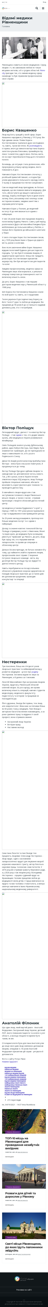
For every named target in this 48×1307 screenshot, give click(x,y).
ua (3, 2)
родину (35, 672)
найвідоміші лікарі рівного (15, 1083)
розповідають (35, 145)
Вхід (44, 2)
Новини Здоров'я (9, 1061)
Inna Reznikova (22, 1152)
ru (6, 2)
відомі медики (10, 1067)
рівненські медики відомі (14, 1073)
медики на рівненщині (13, 1071)
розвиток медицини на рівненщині (18, 1095)
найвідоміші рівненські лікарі (16, 1085)
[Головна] (6, 8)
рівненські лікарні (11, 1089)
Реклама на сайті (24, 1289)
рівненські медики (12, 1069)
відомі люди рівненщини (15, 1093)
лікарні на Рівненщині (13, 1091)
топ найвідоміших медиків (15, 1075)
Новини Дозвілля (13, 1132)
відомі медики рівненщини (15, 1077)
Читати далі (9, 1157)
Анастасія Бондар (24, 1254)
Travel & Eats (11, 1237)
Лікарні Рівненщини (12, 1087)
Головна (6, 26)
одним (19, 435)
